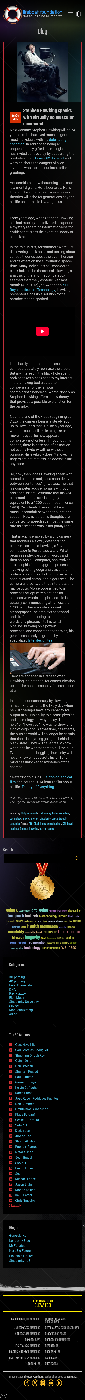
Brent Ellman (24, 1168)
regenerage (18, 943)
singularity (45, 818)
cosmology (15, 818)
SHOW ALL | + (15, 1205)
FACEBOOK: (17, 1319)
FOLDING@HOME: (18, 1352)
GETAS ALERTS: (52, 1328)
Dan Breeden (24, 1066)
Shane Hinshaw (26, 1141)
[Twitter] (35, 1382)
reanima (69, 938)
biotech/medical (60, 813)
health (33, 926)
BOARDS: (49, 1339)
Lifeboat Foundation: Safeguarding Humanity (32, 14)
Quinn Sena (23, 1061)
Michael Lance (25, 1179)
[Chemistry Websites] (42, 882)
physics (35, 818)
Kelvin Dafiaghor (27, 1088)
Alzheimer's (24, 911)
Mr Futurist (17, 1246)
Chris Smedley (25, 1200)
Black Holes (40, 823)
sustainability (17, 948)
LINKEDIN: (19, 1328)
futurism (16, 927)
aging (10, 910)
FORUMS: (32, 1364)
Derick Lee (22, 1131)
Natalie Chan (24, 1152)
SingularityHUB (19, 1261)
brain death (10, 921)
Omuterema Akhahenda (31, 1109)
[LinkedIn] (43, 1382)
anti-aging (39, 910)
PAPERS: (49, 1358)
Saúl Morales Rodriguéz (31, 1050)
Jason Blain (23, 1184)
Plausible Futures (21, 1256)
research (51, 943)
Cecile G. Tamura (27, 1120)
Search (76, 858)
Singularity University (24, 1002)
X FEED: (19, 1334)
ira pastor (50, 932)
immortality (15, 932)
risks (57, 943)
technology (32, 948)
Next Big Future (20, 1251)
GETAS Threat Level (42, 1304)
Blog (42, 32)
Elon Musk (16, 998)
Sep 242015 (15, 117)
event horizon (54, 823)
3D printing (17, 977)
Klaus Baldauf (25, 1114)
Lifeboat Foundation (33, 1377)
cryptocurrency (30, 921)
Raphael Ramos (26, 1147)
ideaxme (71, 927)
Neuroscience (51, 938)
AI (17, 911)
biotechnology (48, 916)
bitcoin (62, 916)
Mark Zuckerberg (21, 1010)
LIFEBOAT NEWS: (53, 1319)
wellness (68, 947)
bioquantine (74, 910)
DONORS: (29, 1339)
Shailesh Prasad (26, 1072)
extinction (68, 921)
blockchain (73, 916)
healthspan (49, 926)
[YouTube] (51, 1382)
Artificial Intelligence (58, 911)
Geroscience (17, 1235)
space (55, 818)
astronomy (45, 813)
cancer (19, 921)
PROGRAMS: (51, 1352)
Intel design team (42, 640)
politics (60, 938)
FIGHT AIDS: (21, 1346)
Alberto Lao (23, 1136)
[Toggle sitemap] (70, 14)
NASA (43, 938)
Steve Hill (21, 1163)
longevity (32, 937)
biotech (31, 916)
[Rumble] (59, 1382)
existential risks (55, 921)
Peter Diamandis (20, 985)
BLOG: (48, 1334)
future (77, 921)
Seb (18, 1173)
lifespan (18, 937)
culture (39, 921)
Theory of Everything (38, 787)
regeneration (37, 942)
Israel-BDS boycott (49, 158)
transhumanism (51, 948)
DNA (12, 989)
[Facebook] (27, 1382)
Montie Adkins (25, 1190)
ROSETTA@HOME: (17, 1358)
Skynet (14, 1006)
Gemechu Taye (25, 1082)
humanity (62, 927)
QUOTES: (49, 1364)
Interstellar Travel (33, 932)
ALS (31, 823)
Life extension (69, 932)
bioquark (16, 916)
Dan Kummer (24, 1104)
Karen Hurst (23, 1093)
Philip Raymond (29, 813)
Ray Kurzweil (18, 993)
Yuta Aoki (22, 1125)
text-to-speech (47, 829)
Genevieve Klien (26, 1045)
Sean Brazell (24, 1157)
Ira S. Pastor (23, 1195)
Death (45, 921)
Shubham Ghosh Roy (30, 1055)
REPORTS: (50, 1346)
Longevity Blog (19, 1240)
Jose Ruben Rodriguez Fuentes (36, 1098)
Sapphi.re (71, 1377)
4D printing (17, 981)
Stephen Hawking (29, 829)
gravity (26, 818)
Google (23, 927)
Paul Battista (24, 1077)
